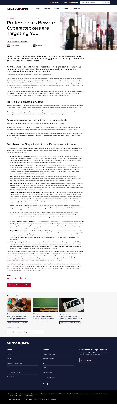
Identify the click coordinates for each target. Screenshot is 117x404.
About (9, 354)
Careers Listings (48, 372)
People (38, 8)
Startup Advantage (49, 354)
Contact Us (74, 2)
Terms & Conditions (14, 399)
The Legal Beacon (48, 358)
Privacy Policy (27, 399)
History (9, 358)
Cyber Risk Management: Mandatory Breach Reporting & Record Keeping (70, 318)
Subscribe (87, 360)
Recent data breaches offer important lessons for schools (43, 317)
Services (47, 8)
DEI (8, 367)
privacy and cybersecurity (17, 260)
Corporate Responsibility (15, 363)
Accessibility (11, 377)
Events (65, 2)
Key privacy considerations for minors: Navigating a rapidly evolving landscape (17, 318)
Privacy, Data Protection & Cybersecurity (17, 41)
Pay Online (55, 2)
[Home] (7, 18)
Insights (56, 8)
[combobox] (91, 2)
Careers (65, 8)
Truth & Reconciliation (14, 372)
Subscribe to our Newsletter (19, 285)
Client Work (76, 8)
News (44, 363)
